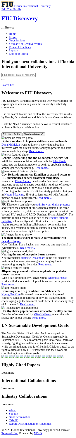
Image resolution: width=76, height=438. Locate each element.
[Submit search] (2, 79)
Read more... (36, 151)
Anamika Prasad (57, 277)
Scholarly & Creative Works (25, 43)
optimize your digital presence (52, 204)
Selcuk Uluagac (11, 241)
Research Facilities (20, 47)
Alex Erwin (59, 161)
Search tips (7, 85)
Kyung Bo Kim (10, 294)
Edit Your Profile (18, 53)
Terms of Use (9, 433)
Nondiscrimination (19, 417)
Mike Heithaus (42, 314)
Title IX (13, 420)
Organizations (17, 40)
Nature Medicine (14, 194)
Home (12, 33)
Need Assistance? (33, 134)
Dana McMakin (10, 144)
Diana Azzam (23, 181)
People (13, 37)
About (12, 410)
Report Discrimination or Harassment (30, 423)
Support (13, 50)
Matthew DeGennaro (32, 257)
